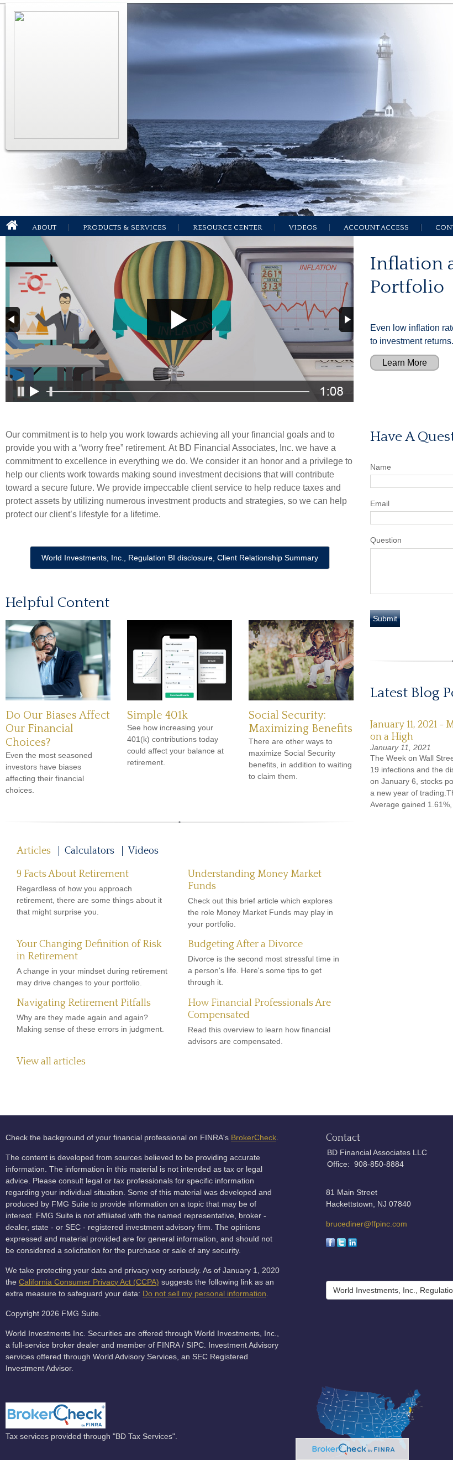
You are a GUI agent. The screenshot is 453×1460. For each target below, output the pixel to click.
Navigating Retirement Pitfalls (84, 1003)
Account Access (376, 227)
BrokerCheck (253, 1137)
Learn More (404, 362)
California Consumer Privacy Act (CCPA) (89, 1281)
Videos (303, 227)
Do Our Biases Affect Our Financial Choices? (58, 729)
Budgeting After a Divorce (245, 944)
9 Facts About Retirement (73, 874)
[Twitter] (341, 1244)
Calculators (89, 850)
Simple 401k (157, 715)
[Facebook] (330, 1244)
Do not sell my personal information (204, 1293)
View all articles (51, 1061)
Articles (34, 850)
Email (379, 503)
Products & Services (124, 227)
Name (380, 467)
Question (386, 540)
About (44, 227)
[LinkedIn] (352, 1244)
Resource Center (227, 227)
